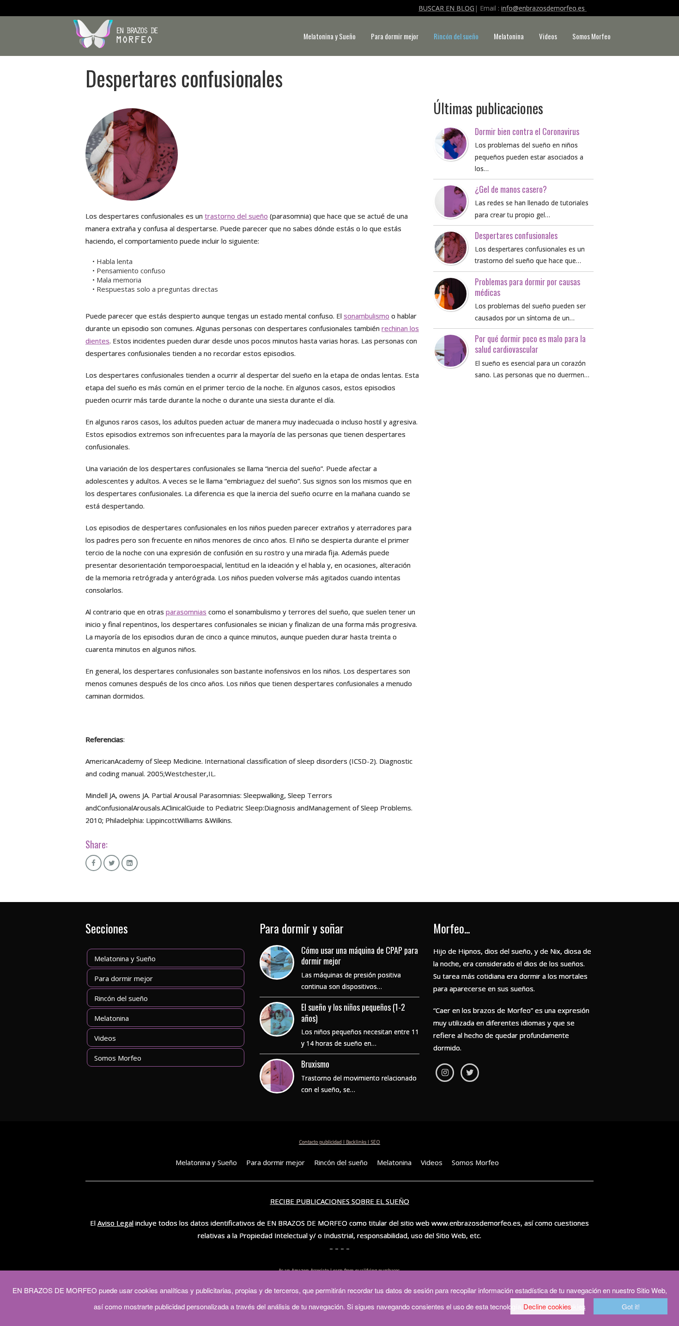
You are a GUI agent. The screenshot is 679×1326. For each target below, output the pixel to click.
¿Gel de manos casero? (511, 189)
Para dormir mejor (394, 36)
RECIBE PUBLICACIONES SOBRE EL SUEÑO (339, 1201)
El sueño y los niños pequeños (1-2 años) (353, 1012)
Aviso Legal (115, 1223)
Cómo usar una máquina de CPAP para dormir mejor (359, 955)
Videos (548, 36)
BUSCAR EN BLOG (446, 8)
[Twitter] (470, 1072)
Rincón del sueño (456, 36)
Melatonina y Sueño (329, 36)
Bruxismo (315, 1064)
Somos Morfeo (591, 36)
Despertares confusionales (516, 235)
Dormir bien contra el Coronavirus (527, 131)
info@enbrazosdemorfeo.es (544, 8)
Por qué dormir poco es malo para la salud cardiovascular (530, 343)
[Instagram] (445, 1072)
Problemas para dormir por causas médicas (527, 287)
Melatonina (509, 36)
